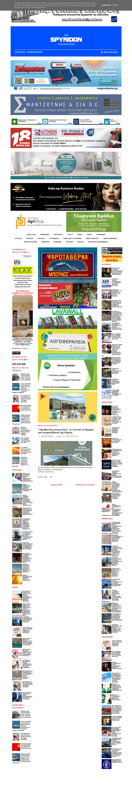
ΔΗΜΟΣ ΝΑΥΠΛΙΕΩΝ (30, 242)
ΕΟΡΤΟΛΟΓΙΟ (58, 234)
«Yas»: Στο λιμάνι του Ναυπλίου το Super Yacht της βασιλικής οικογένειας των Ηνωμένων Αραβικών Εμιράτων (21, 388)
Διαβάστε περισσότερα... (46, 472)
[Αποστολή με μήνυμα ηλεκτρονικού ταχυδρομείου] (39, 477)
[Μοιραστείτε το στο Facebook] (46, 477)
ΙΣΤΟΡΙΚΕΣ (69, 242)
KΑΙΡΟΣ (89, 234)
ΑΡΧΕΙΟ (79, 234)
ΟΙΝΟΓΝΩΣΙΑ (74, 436)
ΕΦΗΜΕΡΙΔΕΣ (44, 234)
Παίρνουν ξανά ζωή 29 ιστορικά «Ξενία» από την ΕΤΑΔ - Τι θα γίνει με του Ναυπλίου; (26, 377)
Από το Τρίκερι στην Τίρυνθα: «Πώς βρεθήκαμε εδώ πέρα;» (25, 440)
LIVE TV (70, 234)
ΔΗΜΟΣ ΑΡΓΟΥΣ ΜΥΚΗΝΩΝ (72, 238)
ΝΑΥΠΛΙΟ (81, 242)
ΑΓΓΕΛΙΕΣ (18, 238)
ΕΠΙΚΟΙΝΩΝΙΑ (101, 234)
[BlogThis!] (41, 477)
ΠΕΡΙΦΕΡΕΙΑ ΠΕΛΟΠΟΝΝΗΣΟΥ (98, 242)
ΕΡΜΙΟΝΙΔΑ (57, 242)
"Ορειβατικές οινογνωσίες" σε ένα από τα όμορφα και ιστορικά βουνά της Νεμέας (66, 431)
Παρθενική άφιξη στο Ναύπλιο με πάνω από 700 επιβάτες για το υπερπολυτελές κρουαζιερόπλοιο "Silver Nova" (21, 420)
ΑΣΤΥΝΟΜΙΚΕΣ (54, 238)
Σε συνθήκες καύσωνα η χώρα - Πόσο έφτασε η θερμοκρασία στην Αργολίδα (26, 450)
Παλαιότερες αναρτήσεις (85, 485)
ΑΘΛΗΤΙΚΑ (29, 238)
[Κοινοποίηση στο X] (44, 477)
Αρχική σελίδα (56, 485)
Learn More (106, 5)
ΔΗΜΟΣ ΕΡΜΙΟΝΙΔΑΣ (110, 238)
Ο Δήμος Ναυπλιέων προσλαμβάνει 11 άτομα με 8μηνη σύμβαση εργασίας (26, 431)
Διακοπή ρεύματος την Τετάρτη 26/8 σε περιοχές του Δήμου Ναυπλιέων (26, 408)
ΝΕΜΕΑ (68, 436)
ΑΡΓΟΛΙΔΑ (41, 238)
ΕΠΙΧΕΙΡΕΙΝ (45, 242)
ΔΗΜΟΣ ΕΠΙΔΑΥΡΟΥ (92, 238)
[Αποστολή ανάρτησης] (50, 477)
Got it (115, 5)
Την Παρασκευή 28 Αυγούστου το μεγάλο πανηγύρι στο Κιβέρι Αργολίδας (26, 398)
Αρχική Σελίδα (31, 234)
